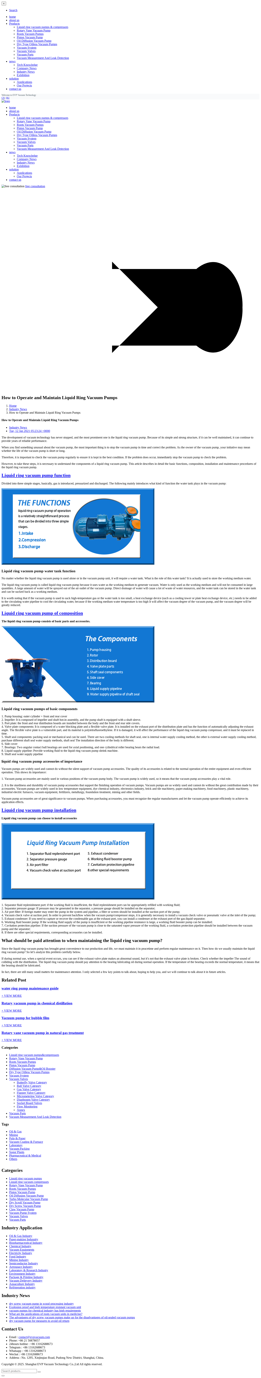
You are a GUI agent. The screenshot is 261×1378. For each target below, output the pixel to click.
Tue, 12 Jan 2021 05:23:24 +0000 (29, 431)
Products (14, 114)
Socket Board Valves (29, 1103)
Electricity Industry (20, 1253)
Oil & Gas (15, 1131)
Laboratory (16, 1145)
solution (14, 169)
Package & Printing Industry (26, 1277)
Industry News (26, 71)
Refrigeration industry (22, 1287)
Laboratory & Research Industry (28, 1270)
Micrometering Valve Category (35, 1096)
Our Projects (24, 85)
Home (13, 405)
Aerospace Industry (21, 1266)
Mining (13, 1135)
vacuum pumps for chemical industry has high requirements (45, 1310)
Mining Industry (19, 1260)
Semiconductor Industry (23, 1263)
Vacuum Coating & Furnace (26, 1141)
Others (13, 1159)
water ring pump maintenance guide (30, 988)
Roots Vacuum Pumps (30, 34)
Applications (24, 82)
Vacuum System (26, 47)
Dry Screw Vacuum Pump (25, 1206)
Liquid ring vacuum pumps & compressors (42, 27)
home (12, 16)
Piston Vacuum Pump (30, 37)
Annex (21, 1110)
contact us (15, 88)
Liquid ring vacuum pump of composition (42, 613)
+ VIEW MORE (12, 995)
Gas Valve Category (29, 1089)
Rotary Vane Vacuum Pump (33, 30)
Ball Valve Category (29, 1085)
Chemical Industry (20, 1246)
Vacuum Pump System (22, 1212)
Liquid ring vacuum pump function (36, 475)
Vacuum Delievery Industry (25, 1280)
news (12, 152)
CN (3, 98)
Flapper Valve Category (31, 1092)
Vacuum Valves (26, 51)
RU (8, 98)
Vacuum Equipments (21, 1249)
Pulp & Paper (17, 1138)
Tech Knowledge (27, 64)
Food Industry (17, 1256)
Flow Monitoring (27, 1106)
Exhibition (23, 75)
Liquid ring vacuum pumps (25, 1178)
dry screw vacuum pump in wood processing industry (41, 1303)
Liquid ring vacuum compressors (29, 1181)
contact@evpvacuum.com (34, 1337)
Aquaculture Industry (22, 1284)
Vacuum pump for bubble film (25, 1018)
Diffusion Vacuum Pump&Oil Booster (32, 1068)
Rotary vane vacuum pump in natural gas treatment (43, 1033)
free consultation (35, 186)
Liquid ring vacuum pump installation (39, 810)
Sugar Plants (16, 1152)
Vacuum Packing (19, 1148)
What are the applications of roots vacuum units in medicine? (45, 1314)
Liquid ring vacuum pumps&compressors (34, 1055)
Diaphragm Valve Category (33, 1099)
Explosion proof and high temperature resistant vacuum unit (45, 1307)
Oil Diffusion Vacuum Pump (34, 40)
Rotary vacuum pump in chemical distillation (37, 1003)
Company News (26, 68)
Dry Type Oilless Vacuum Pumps (37, 44)
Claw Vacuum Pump (21, 1209)
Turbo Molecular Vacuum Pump (28, 1199)
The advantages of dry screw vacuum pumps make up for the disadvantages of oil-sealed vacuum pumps (72, 1317)
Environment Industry (22, 1273)
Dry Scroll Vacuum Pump (24, 1202)
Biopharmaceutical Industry (25, 1242)
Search (13, 10)
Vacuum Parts (25, 54)
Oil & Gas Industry (20, 1236)
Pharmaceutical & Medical (25, 1155)
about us (14, 20)
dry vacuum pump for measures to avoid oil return (39, 1320)
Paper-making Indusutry (23, 1239)
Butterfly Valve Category (32, 1082)
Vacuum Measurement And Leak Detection (43, 58)
